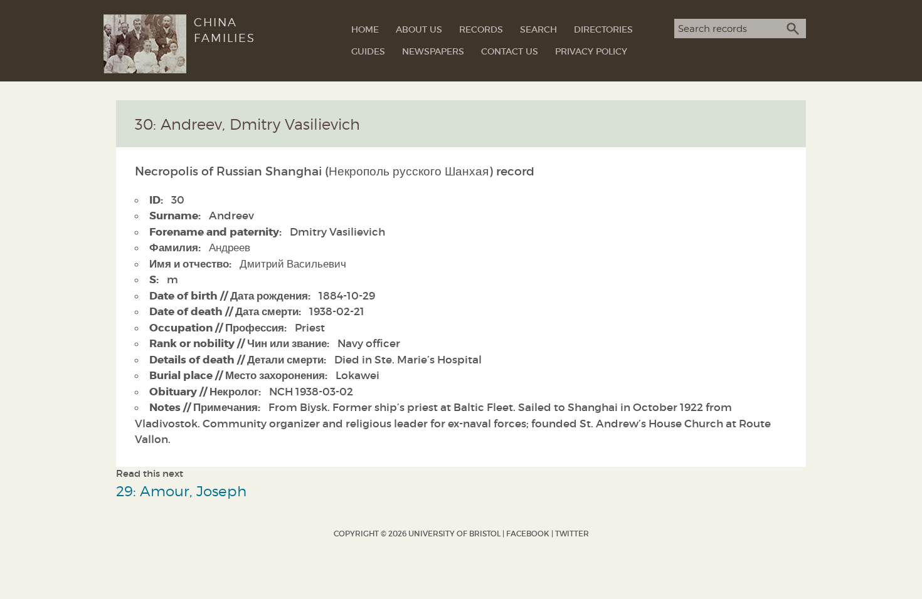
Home (365, 29)
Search (538, 29)
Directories (603, 29)
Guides (368, 51)
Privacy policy (591, 51)
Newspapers (433, 51)
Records (481, 29)
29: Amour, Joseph (181, 490)
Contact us (509, 51)
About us (419, 29)
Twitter (572, 533)
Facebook (527, 533)
